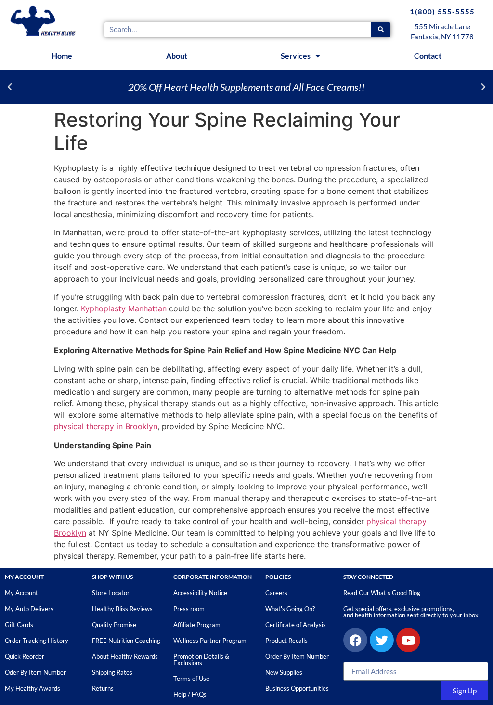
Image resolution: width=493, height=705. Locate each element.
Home (62, 55)
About (176, 55)
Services (296, 55)
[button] (9, 87)
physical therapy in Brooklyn (105, 426)
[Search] (380, 29)
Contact (427, 55)
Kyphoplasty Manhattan (124, 308)
